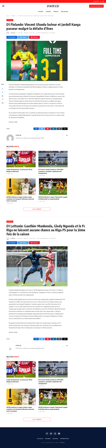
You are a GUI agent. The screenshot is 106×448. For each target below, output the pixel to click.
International (64, 11)
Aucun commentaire (42, 32)
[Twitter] (2, 92)
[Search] (103, 1)
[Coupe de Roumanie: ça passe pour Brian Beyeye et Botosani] (21, 159)
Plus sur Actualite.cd (96, 6)
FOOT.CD (13, 32)
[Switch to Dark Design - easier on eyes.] (101, 1)
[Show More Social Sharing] (41, 37)
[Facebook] (2, 89)
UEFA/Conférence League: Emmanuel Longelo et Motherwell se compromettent (52, 198)
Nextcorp (62, 442)
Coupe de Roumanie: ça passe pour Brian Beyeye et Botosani (19, 170)
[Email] (2, 103)
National (56, 11)
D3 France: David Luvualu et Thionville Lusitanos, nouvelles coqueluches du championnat (50, 171)
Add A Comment (37, 209)
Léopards (48, 11)
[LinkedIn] (2, 96)
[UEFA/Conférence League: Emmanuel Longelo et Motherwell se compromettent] (53, 186)
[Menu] (3, 6)
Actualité (40, 11)
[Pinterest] (2, 99)
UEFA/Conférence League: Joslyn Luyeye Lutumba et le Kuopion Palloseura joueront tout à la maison (20, 199)
